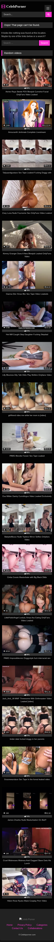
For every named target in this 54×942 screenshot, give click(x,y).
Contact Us (17, 928)
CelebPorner (15, 6)
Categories (42, 925)
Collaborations (35, 928)
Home (10, 925)
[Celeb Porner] (27, 919)
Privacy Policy (25, 925)
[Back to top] (45, 933)
